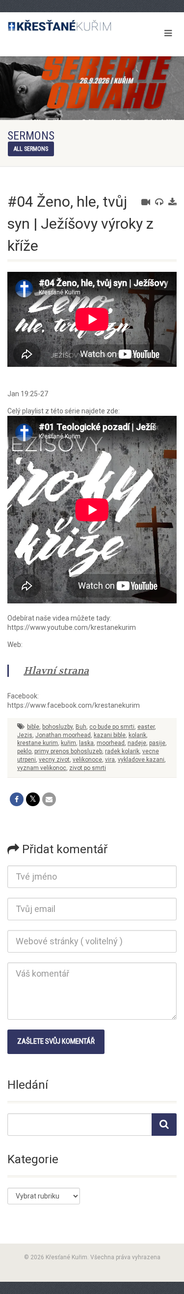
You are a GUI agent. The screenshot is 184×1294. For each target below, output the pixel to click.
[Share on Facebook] (17, 799)
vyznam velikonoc (41, 768)
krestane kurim (37, 743)
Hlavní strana (56, 671)
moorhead (111, 743)
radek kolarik (122, 751)
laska (86, 743)
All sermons (31, 148)
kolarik (137, 735)
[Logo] (61, 25)
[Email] (49, 799)
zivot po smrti (87, 768)
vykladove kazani (141, 759)
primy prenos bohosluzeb (68, 751)
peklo (24, 751)
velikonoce (87, 759)
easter (146, 726)
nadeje (137, 743)
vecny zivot (54, 759)
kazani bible (110, 735)
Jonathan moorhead (63, 735)
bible (33, 726)
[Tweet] (33, 799)
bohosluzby (57, 726)
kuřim (68, 743)
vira (110, 759)
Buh (81, 726)
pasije (157, 743)
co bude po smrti (111, 726)
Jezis (24, 735)
